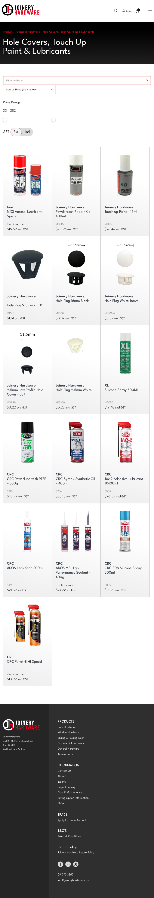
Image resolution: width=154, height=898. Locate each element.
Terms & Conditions (69, 836)
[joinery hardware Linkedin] (68, 865)
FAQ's (61, 803)
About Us (63, 776)
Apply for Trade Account (72, 820)
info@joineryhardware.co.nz (74, 880)
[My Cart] (137, 12)
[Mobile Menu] (150, 11)
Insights (62, 782)
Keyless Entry (65, 754)
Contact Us (64, 771)
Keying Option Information (73, 798)
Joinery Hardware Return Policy (76, 852)
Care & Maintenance (70, 792)
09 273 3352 (65, 874)
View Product (76, 173)
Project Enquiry (66, 787)
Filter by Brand (14, 80)
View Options (27, 173)
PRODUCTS (66, 721)
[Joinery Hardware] (20, 10)
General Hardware (68, 749)
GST (6, 132)
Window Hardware (68, 732)
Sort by (21, 89)
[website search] (116, 11)
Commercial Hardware (71, 743)
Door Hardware (66, 727)
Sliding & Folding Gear (71, 738)
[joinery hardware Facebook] (60, 865)
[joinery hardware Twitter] (76, 865)
